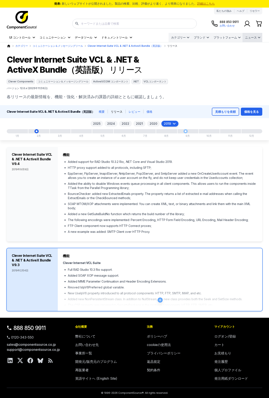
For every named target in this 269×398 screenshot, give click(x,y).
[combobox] (134, 23)
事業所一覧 (83, 353)
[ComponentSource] (22, 20)
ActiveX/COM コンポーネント (110, 81)
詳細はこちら (206, 3)
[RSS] (50, 360)
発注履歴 (221, 361)
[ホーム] (9, 46)
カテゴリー (178, 37)
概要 (102, 111)
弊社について (85, 336)
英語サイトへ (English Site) (96, 378)
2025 (96, 123)
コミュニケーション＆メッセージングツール (58, 45)
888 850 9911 (29, 328)
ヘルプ (240, 10)
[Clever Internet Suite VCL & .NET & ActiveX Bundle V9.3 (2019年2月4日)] (36, 131)
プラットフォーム (225, 37)
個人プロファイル (227, 370)
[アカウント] (247, 23)
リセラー (255, 10)
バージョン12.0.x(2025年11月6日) (27, 88)
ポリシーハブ (157, 336)
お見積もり (222, 353)
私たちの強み (224, 10)
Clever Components (20, 81)
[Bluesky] (40, 360)
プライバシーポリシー (164, 353)
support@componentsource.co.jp (33, 349)
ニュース (251, 37)
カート (219, 345)
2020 (153, 123)
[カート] (259, 23)
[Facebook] (30, 360)
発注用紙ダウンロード (231, 378)
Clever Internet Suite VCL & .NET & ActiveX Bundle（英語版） (125, 45)
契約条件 (153, 370)
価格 (149, 111)
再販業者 (82, 370)
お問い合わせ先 (87, 345)
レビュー (134, 111)
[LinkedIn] (10, 360)
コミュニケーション (53, 37)
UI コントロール (20, 37)
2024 (111, 123)
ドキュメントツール (114, 37)
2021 (139, 123)
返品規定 (153, 361)
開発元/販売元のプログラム (96, 361)
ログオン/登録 (225, 336)
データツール (83, 37)
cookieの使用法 (159, 345)
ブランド (200, 37)
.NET (136, 81)
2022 (125, 123)
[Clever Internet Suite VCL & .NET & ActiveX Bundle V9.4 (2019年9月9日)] (185, 131)
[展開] (160, 300)
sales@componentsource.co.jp (31, 344)
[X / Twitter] (20, 360)
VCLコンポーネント (155, 81)
